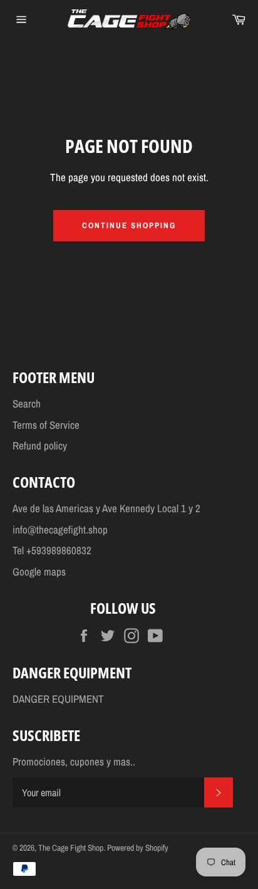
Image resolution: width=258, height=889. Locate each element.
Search (27, 403)
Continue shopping (128, 225)
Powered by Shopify (137, 847)
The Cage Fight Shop (70, 847)
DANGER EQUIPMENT (58, 699)
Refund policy (40, 445)
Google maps (39, 571)
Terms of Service (46, 425)
